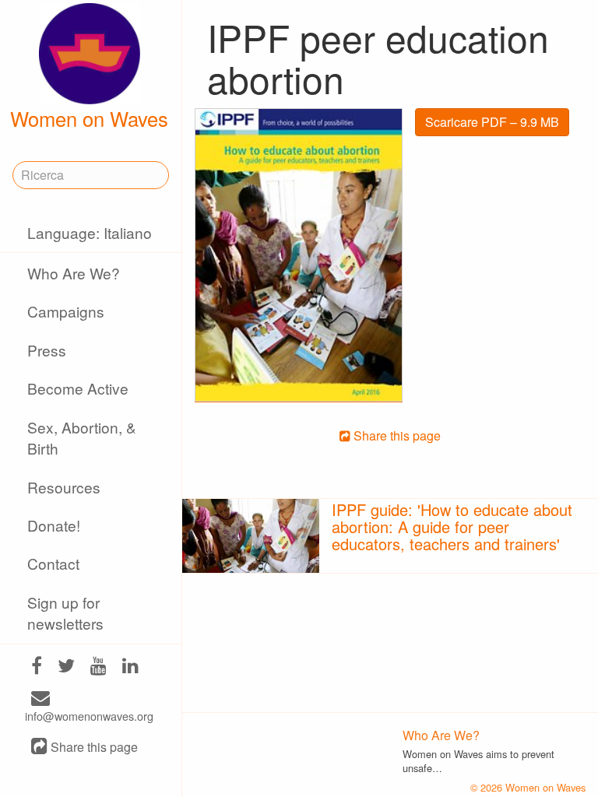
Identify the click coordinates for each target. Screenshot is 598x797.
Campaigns (65, 310)
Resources (63, 486)
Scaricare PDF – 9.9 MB (492, 122)
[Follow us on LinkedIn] (130, 666)
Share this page (92, 748)
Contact (53, 563)
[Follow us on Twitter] (66, 666)
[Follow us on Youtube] (98, 666)
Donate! (53, 524)
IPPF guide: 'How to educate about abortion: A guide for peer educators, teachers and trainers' (452, 526)
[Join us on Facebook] (36, 666)
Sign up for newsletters (65, 613)
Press (46, 349)
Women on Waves (89, 118)
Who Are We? (73, 272)
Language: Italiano (89, 232)
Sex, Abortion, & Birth (81, 437)
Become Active (77, 387)
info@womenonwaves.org (89, 715)
